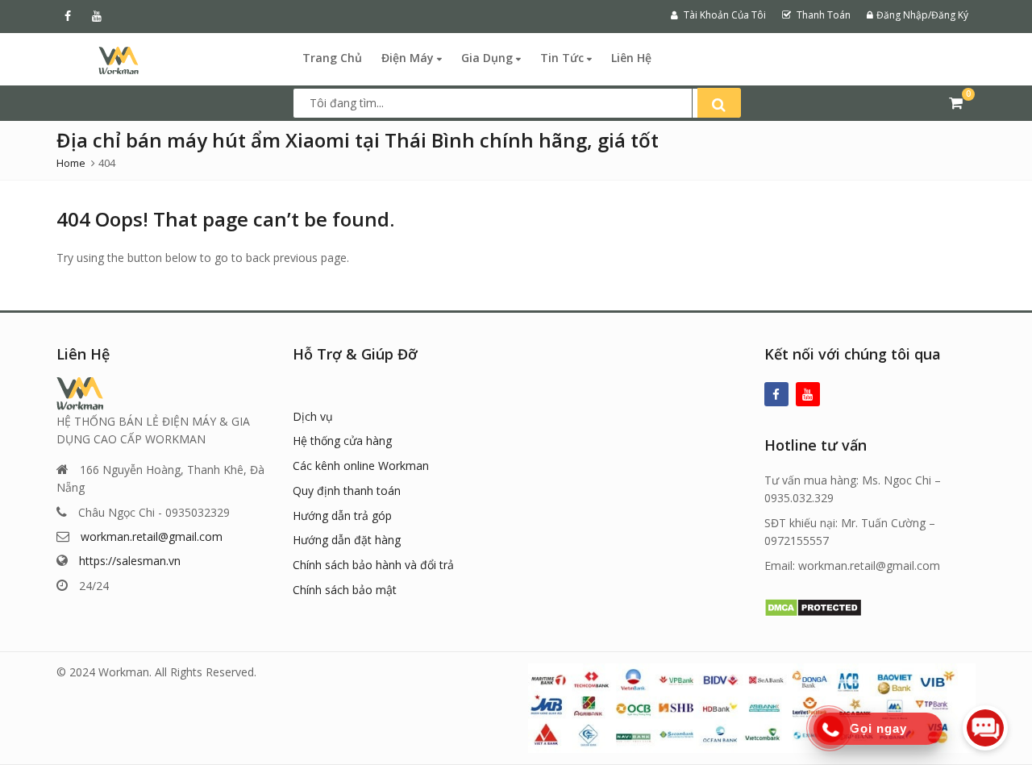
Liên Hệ (631, 57)
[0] (956, 102)
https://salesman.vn (130, 560)
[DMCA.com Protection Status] (813, 605)
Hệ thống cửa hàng (342, 440)
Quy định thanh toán (347, 490)
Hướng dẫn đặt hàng (347, 539)
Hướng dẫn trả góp (342, 515)
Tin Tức (563, 57)
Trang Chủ (332, 57)
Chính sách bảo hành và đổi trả (373, 564)
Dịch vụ (313, 416)
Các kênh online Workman (361, 465)
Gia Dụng (488, 57)
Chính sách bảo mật (345, 589)
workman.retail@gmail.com (152, 536)
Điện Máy (409, 57)
